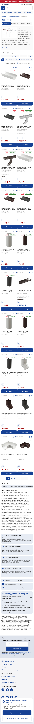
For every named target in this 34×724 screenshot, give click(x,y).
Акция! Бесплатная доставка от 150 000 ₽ (17, 1)
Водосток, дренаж (13, 16)
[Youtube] (7, 697)
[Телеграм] (7, 689)
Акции (4, 12)
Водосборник (14, 56)
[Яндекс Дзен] (11, 697)
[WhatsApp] (11, 689)
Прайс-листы (17, 12)
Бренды (9, 12)
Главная (3, 16)
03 (15, 478)
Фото (24, 12)
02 (12, 478)
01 (8, 478)
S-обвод (5, 56)
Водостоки (24, 16)
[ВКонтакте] (2, 689)
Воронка (23, 56)
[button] (8, 165)
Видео (29, 12)
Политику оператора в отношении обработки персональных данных (16, 653)
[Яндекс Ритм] (16, 697)
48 (22, 478)
